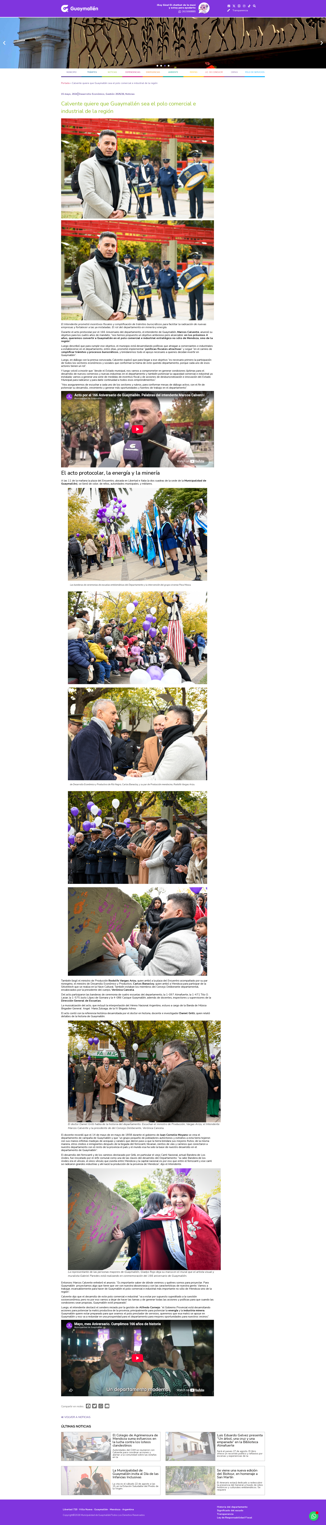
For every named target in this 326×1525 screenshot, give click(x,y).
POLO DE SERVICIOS (254, 72)
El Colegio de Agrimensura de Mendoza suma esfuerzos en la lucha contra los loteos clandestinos (135, 1440)
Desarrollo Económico (91, 94)
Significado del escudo (230, 1510)
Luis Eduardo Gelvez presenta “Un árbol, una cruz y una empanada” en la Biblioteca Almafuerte (240, 1440)
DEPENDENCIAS (132, 72)
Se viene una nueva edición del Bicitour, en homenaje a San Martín (237, 1473)
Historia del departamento (232, 1507)
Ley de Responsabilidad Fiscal (234, 1517)
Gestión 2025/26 (115, 94)
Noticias (112, 72)
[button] (157, 66)
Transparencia (240, 10)
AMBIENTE (173, 72)
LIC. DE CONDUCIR (214, 72)
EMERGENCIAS (153, 72)
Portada (65, 83)
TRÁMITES (92, 72)
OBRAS (234, 72)
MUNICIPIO (72, 72)
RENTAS (193, 72)
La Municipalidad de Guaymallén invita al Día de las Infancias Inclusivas (136, 1473)
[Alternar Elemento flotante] (313, 1516)
